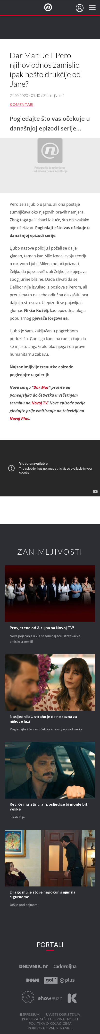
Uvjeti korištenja (63, 1015)
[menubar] (79, 8)
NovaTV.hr (51, 7)
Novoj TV (39, 403)
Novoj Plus (19, 418)
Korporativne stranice (50, 1028)
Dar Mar (41, 387)
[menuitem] (79, 8)
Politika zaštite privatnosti (50, 1019)
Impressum (30, 1015)
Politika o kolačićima (50, 1024)
